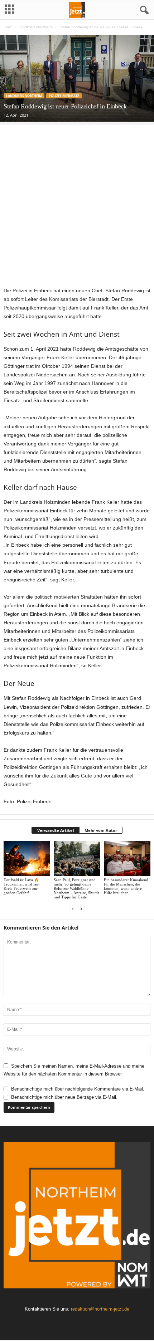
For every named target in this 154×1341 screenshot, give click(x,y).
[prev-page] (72, 909)
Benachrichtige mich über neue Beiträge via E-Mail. (64, 1097)
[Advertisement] (77, 202)
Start (8, 26)
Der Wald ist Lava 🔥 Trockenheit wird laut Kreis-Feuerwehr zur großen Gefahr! (21, 886)
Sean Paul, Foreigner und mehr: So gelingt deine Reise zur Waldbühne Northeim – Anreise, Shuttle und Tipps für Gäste (77, 888)
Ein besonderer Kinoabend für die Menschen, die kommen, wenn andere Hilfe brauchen (126, 886)
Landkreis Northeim (36, 26)
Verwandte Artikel (55, 830)
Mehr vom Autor (101, 830)
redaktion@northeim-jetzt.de (100, 1309)
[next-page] (81, 909)
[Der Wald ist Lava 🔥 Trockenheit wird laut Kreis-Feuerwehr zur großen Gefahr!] (27, 858)
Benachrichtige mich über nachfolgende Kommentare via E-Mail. (77, 1089)
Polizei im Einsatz (64, 95)
